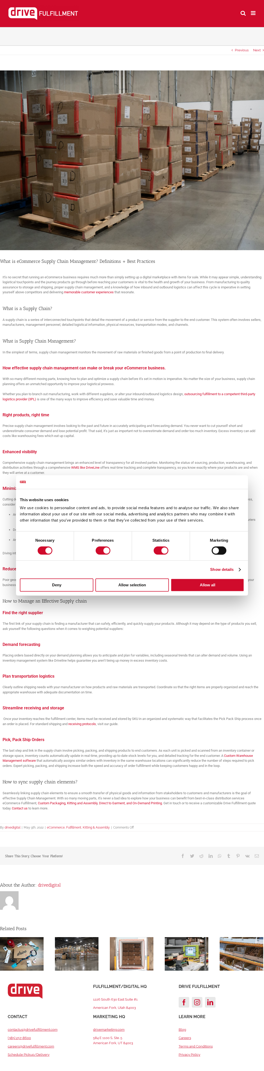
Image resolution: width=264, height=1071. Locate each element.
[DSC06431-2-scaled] (132, 160)
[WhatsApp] (219, 856)
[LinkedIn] (211, 856)
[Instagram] (197, 1002)
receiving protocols (82, 724)
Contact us (20, 808)
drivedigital (12, 827)
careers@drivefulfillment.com (31, 1046)
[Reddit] (201, 856)
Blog (182, 1030)
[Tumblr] (229, 856)
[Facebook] (183, 856)
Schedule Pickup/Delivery (29, 1055)
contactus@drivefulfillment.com (32, 1030)
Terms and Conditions (196, 1046)
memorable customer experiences (89, 292)
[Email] (257, 856)
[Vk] (247, 856)
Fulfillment (73, 827)
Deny (56, 585)
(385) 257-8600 (19, 1038)
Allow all (207, 585)
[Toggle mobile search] (243, 13)
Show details (222, 569)
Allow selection (132, 585)
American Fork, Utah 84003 (114, 1008)
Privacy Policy (189, 1055)
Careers (185, 1038)
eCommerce (56, 827)
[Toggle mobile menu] (253, 13)
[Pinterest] (238, 856)
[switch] (103, 550)
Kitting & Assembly (96, 827)
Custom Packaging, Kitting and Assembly (67, 803)
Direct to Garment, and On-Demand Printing (130, 803)
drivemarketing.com (109, 1030)
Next (257, 50)
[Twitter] (192, 856)
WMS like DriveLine (85, 467)
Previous (242, 50)
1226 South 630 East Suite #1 (115, 999)
